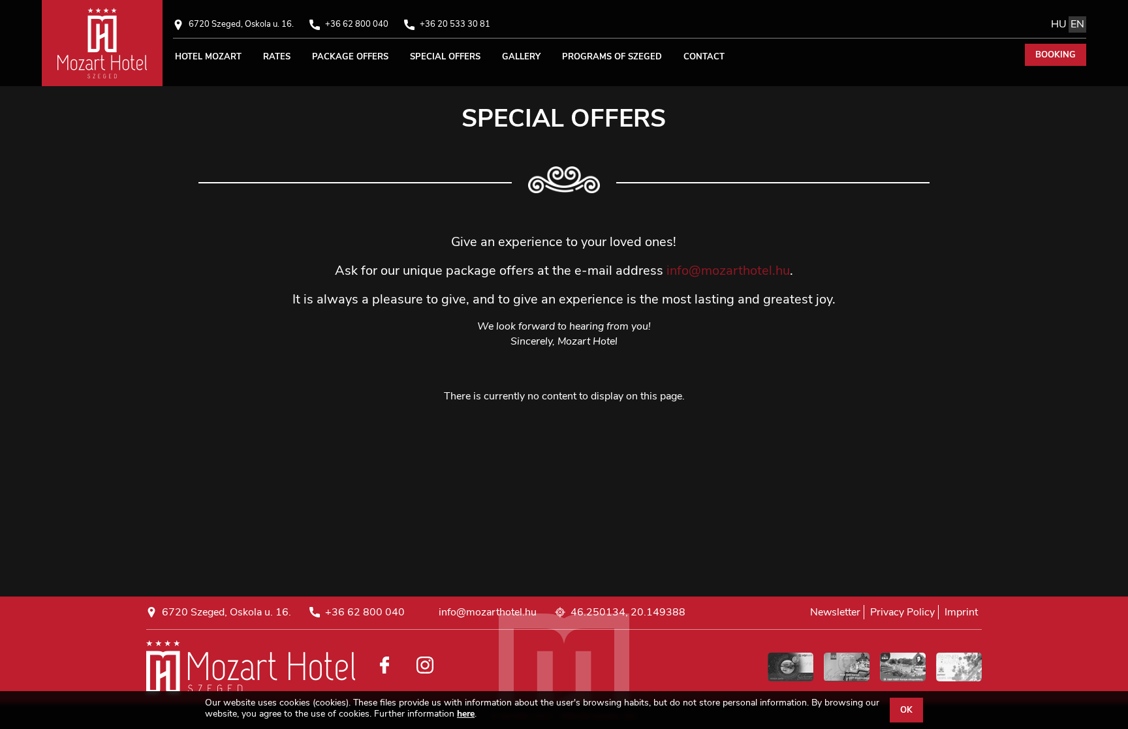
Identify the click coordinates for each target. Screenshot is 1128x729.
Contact (704, 57)
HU (1059, 24)
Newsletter (835, 612)
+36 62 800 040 (356, 24)
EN (1077, 24)
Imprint (961, 612)
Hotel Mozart (208, 57)
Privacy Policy (902, 612)
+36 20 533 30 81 (455, 24)
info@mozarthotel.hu (728, 270)
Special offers (445, 57)
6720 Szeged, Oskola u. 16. (241, 24)
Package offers (350, 57)
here (466, 714)
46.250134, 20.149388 (628, 612)
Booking (1055, 55)
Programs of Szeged (612, 57)
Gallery (521, 57)
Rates (276, 57)
